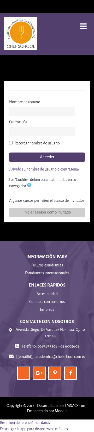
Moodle (61, 410)
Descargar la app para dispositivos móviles (34, 428)
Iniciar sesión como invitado (47, 212)
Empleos (47, 309)
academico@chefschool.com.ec (60, 356)
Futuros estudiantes (47, 265)
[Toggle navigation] (83, 23)
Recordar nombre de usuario (37, 143)
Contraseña (18, 121)
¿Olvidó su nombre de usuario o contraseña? (44, 169)
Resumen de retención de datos (25, 422)
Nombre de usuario (24, 102)
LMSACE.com (75, 405)
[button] (30, 185)
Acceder (47, 157)
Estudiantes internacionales (47, 273)
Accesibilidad (47, 293)
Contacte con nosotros (47, 301)
